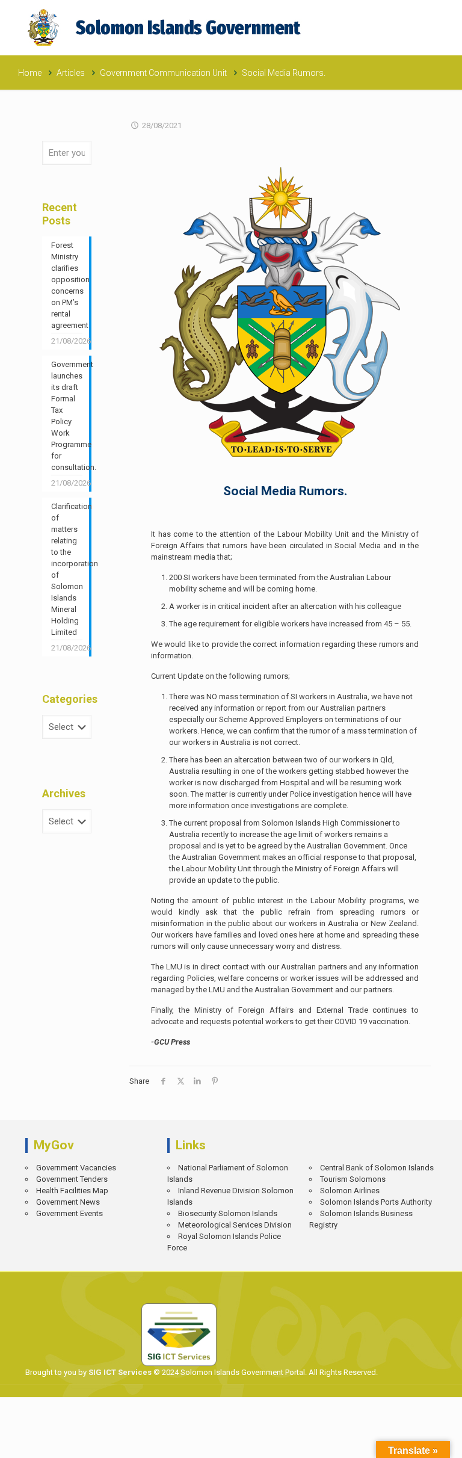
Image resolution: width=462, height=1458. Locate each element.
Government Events (69, 1213)
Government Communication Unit (163, 73)
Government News (68, 1201)
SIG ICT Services (119, 1372)
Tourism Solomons (353, 1179)
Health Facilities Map (72, 1190)
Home (30, 73)
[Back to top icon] (411, 1440)
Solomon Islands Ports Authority (376, 1201)
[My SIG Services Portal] (165, 27)
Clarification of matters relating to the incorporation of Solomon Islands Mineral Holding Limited (66, 569)
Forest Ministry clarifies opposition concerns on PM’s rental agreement (66, 285)
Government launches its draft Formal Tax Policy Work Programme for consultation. (66, 416)
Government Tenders (72, 1179)
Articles (71, 73)
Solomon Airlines (350, 1190)
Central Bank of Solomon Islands (377, 1167)
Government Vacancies (76, 1167)
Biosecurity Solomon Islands (227, 1213)
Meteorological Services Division (235, 1224)
